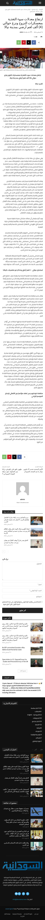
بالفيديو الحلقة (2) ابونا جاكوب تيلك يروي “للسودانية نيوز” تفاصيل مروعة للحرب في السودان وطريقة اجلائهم (15, 626)
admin (21, 32)
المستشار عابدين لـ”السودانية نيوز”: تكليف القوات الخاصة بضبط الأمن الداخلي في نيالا (16, 791)
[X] (29, 42)
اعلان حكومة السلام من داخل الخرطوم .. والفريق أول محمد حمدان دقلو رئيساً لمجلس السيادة (16, 822)
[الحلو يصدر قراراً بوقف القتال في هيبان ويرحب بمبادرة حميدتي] (37, 543)
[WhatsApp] (18, 42)
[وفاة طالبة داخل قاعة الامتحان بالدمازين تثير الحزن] (37, 846)
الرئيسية (41, 9)
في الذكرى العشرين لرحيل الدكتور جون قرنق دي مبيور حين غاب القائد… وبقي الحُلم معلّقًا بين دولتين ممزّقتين (16, 833)
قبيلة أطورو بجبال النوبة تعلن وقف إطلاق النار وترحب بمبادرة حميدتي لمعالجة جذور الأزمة (17, 531)
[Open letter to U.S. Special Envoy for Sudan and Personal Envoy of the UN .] (37, 662)
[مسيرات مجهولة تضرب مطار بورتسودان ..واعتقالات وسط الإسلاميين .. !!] (37, 811)
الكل (41, 749)
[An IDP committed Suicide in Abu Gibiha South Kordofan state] (37, 651)
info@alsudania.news (20, 899)
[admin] (31, 32)
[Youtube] (16, 893)
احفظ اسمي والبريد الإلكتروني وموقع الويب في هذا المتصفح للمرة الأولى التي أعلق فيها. (21, 603)
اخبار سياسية (35, 9)
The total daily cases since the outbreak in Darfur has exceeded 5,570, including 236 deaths (21, 690)
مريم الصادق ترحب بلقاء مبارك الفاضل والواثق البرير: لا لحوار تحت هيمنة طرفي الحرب (16, 520)
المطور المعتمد (9, 908)
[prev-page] (7, 551)
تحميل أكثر (23, 671)
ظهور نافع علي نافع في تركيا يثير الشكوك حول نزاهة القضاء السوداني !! (12, 471)
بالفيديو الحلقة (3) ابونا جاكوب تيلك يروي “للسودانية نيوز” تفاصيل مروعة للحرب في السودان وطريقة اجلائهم (15, 638)
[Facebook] (34, 42)
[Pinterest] (24, 42)
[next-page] (3, 551)
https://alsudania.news (22, 502)
